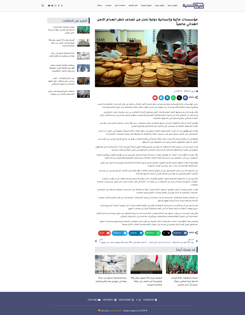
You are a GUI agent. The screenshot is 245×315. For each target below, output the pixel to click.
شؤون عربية (172, 5)
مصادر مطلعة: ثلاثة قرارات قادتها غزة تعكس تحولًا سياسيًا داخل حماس (184, 281)
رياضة (99, 5)
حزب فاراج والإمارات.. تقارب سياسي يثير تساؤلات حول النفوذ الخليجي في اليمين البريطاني (61, 81)
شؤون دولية (159, 5)
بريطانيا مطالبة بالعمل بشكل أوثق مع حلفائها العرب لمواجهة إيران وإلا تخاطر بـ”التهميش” (62, 68)
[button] (43, 6)
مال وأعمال (133, 5)
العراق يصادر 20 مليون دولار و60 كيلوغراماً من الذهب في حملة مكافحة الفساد (146, 281)
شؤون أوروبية (146, 5)
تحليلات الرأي (120, 5)
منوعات (108, 5)
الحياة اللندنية (115, 311)
